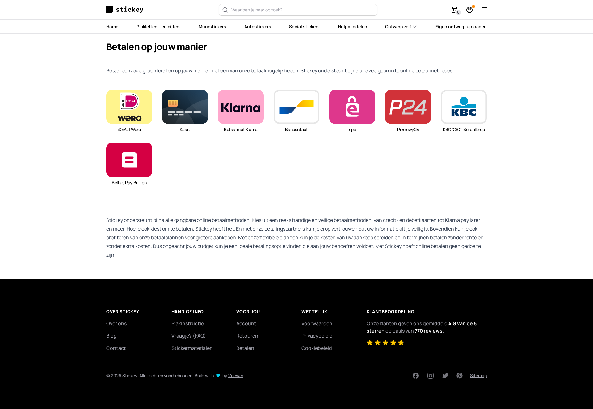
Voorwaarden (316, 323)
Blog (111, 335)
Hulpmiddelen (352, 26)
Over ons (116, 323)
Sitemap (478, 375)
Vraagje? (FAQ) (188, 335)
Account (246, 323)
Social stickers (304, 26)
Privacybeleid (317, 335)
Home (112, 26)
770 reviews (429, 330)
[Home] (126, 9)
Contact (116, 348)
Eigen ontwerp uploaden (461, 26)
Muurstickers (212, 26)
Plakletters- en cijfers (159, 26)
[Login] (469, 10)
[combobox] (298, 9)
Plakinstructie (187, 323)
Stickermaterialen (192, 348)
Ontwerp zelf (398, 26)
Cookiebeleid (316, 348)
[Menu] (484, 10)
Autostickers (257, 26)
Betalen (245, 348)
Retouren (247, 335)
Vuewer (235, 375)
